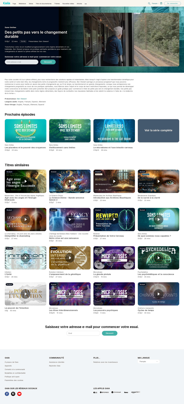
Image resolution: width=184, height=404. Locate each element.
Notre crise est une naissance (64, 238)
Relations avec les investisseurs (105, 362)
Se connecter (172, 3)
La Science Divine (56, 196)
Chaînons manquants (146, 308)
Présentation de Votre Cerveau (108, 236)
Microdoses (97, 272)
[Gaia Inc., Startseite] (6, 3)
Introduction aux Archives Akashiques (112, 198)
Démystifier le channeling (17, 236)
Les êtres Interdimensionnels (63, 310)
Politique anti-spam (12, 377)
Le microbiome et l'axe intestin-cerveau (113, 147)
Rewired (96, 234)
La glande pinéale (102, 274)
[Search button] (149, 3)
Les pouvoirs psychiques (105, 310)
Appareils (8, 366)
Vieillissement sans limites (62, 147)
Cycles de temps (146, 310)
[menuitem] (14, 3)
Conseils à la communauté (15, 369)
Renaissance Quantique (147, 196)
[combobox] (149, 361)
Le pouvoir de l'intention (17, 308)
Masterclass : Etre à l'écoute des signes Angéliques (24, 196)
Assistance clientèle (56, 362)
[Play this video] (25, 181)
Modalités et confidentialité (15, 373)
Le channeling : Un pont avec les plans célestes (23, 234)
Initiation (8, 272)
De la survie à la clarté (149, 198)
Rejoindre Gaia (54, 366)
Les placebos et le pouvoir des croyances (25, 147)
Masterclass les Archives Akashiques (107, 196)
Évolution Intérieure (56, 272)
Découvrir (48, 62)
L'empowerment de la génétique (65, 274)
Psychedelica (143, 272)
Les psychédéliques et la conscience (156, 274)
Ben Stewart (44, 41)
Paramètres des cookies (14, 380)
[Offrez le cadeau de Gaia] (161, 3)
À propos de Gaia (11, 362)
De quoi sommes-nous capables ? (154, 236)
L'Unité (8, 274)
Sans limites (10, 27)
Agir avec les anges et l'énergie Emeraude (20, 199)
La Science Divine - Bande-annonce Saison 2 (66, 199)
